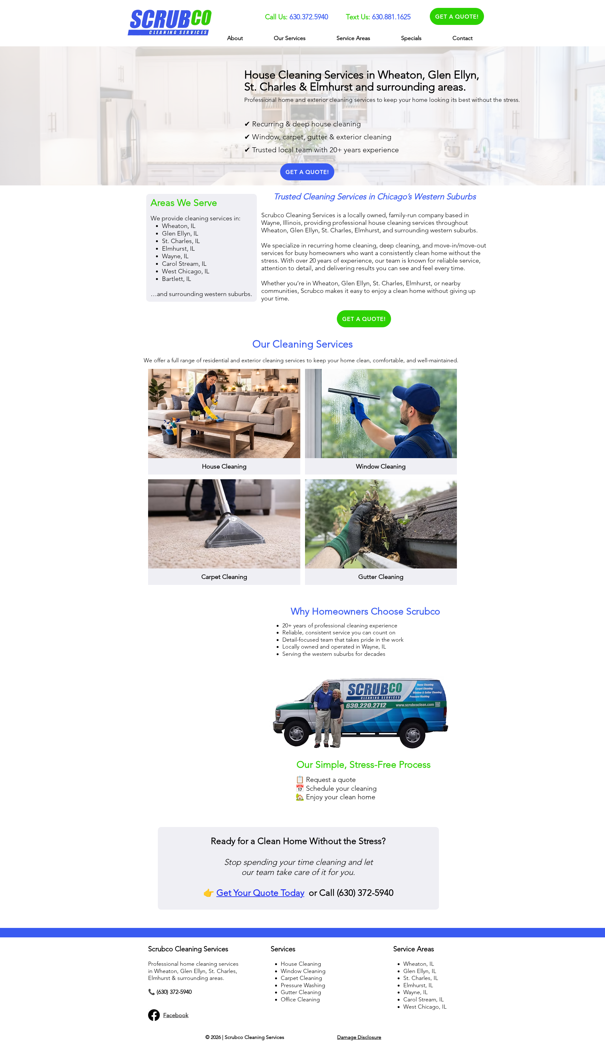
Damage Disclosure (359, 1037)
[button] (289, 38)
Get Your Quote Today (260, 893)
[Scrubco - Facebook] (154, 1015)
